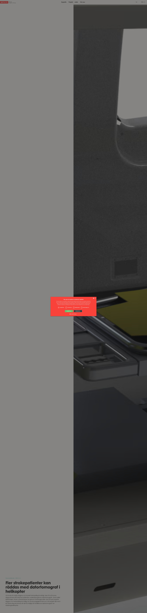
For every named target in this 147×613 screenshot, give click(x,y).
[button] (73, 314)
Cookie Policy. (87, 304)
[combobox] (93, 298)
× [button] (95, 298)
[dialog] (73, 306)
